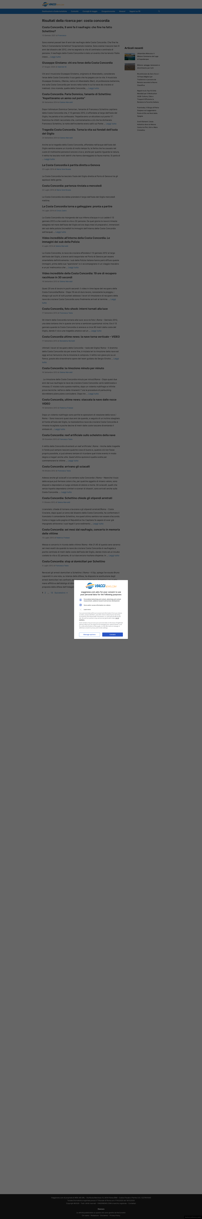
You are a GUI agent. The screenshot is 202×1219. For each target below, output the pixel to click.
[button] (101, 609)
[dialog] (101, 609)
